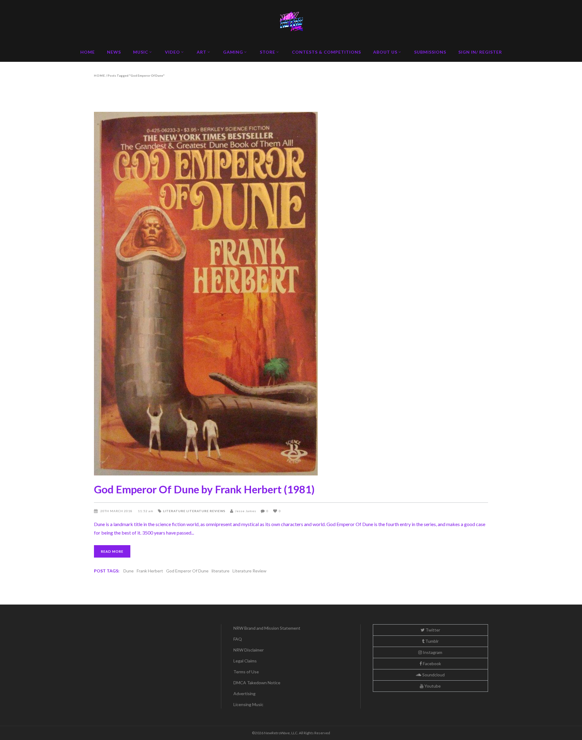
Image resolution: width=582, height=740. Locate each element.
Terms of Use (246, 671)
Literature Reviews (206, 511)
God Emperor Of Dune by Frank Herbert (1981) (204, 489)
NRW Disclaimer (248, 649)
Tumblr (431, 641)
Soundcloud (433, 674)
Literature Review (249, 570)
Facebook (431, 663)
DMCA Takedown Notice (256, 682)
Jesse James (245, 511)
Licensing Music (248, 704)
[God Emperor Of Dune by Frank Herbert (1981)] (291, 293)
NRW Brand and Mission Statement (266, 628)
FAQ (237, 639)
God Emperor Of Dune (187, 570)
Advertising (244, 693)
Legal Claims (245, 660)
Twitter (432, 629)
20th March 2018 (116, 511)
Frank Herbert (150, 570)
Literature (174, 511)
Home (99, 75)
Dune (128, 570)
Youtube (432, 685)
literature (220, 570)
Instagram (432, 652)
